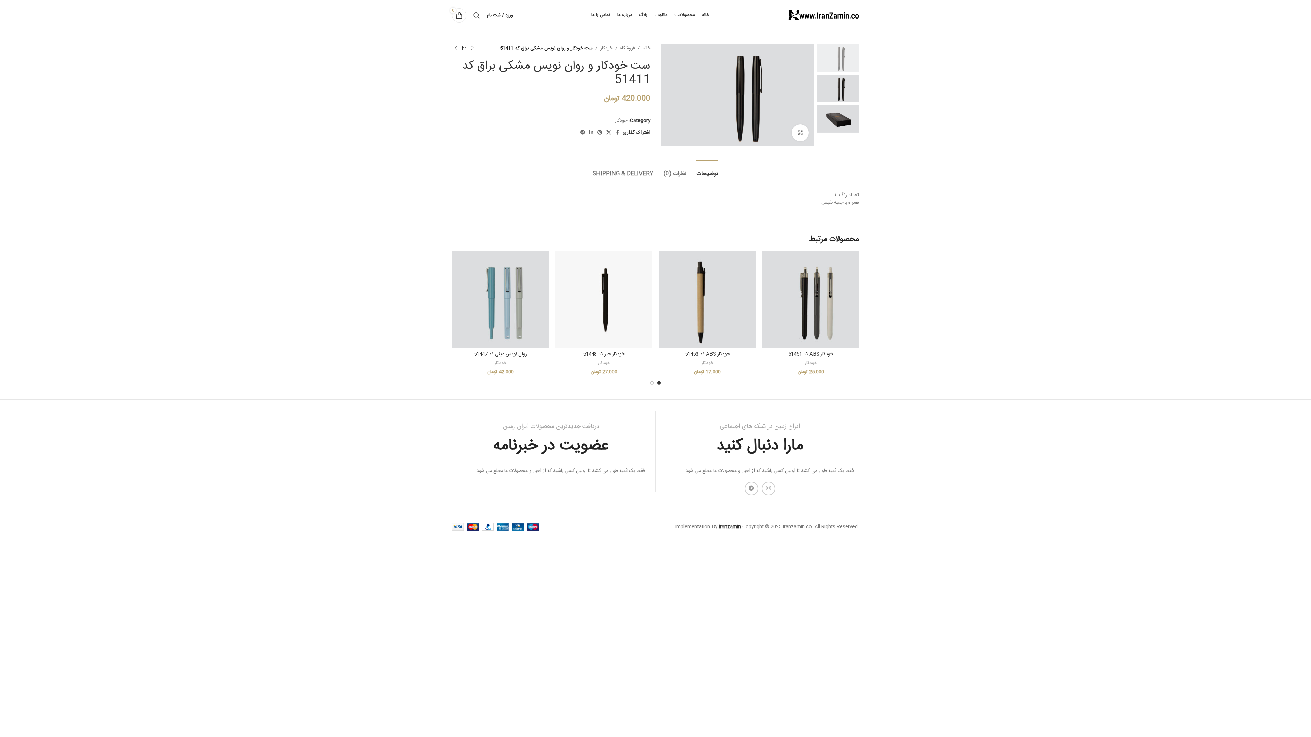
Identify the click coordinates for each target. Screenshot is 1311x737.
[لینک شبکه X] (608, 133)
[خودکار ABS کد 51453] (707, 299)
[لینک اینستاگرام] (768, 488)
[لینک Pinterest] (599, 133)
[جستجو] (476, 15)
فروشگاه (627, 48)
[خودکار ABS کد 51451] (810, 299)
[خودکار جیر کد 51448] (603, 299)
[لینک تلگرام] (582, 133)
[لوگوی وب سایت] (823, 16)
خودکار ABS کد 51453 (707, 354)
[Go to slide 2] (652, 383)
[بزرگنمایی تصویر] (800, 132)
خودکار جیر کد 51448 (603, 354)
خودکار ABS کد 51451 (810, 354)
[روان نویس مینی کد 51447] (500, 299)
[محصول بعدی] (456, 48)
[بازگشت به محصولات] (464, 48)
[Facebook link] (617, 133)
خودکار (606, 48)
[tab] (707, 170)
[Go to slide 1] (659, 383)
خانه (646, 48)
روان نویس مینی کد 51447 (500, 354)
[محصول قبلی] (472, 48)
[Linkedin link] (591, 133)
